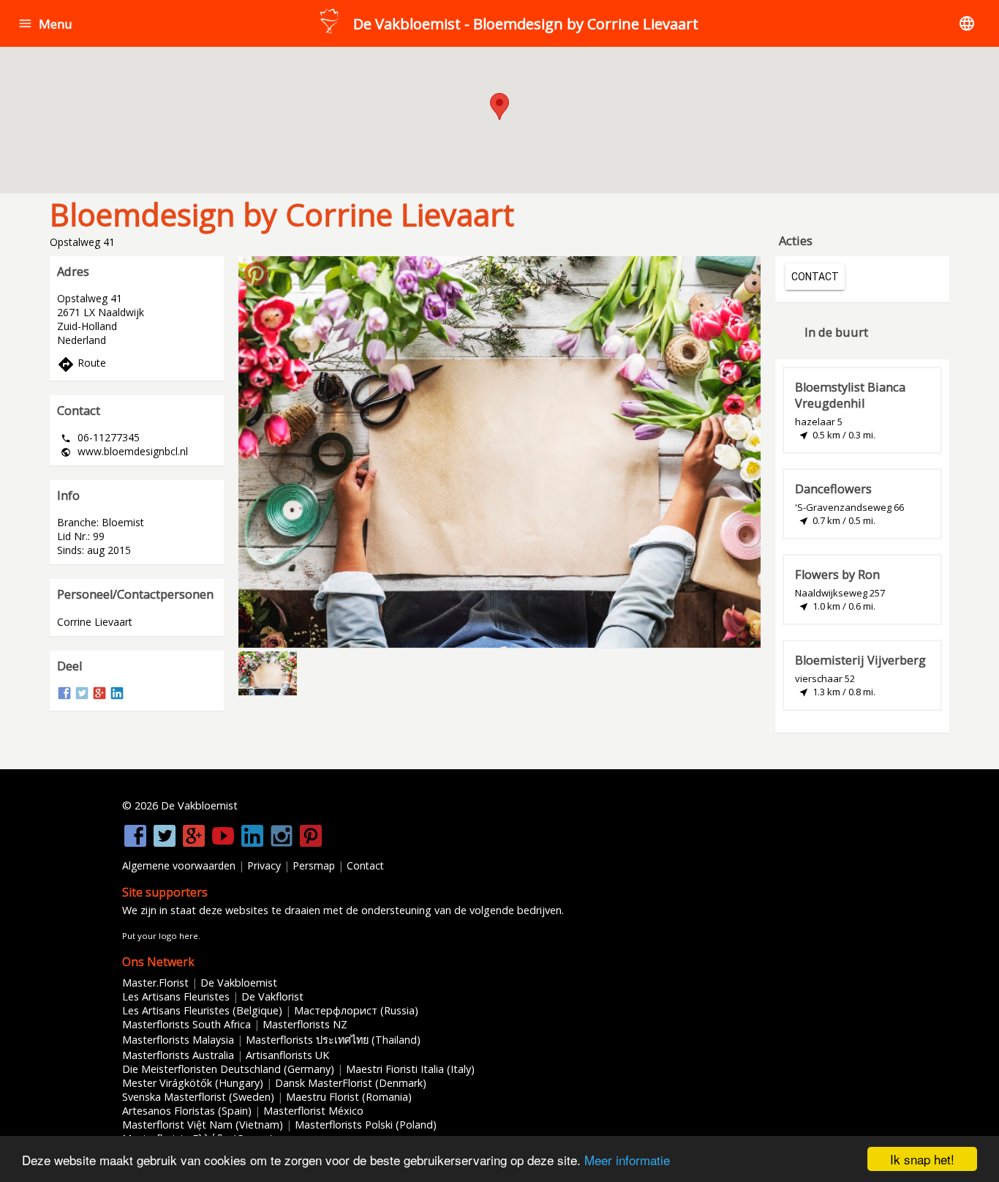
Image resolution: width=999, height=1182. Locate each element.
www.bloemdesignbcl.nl (133, 451)
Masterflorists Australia (178, 1055)
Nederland (81, 340)
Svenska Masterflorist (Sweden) (198, 1097)
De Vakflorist (272, 996)
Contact (365, 865)
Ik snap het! (922, 1159)
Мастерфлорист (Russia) (356, 1010)
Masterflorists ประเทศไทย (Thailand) (333, 1040)
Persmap (314, 865)
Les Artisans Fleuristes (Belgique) (202, 1010)
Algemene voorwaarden (178, 865)
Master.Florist (155, 983)
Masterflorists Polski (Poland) (366, 1124)
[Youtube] (223, 845)
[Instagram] (281, 845)
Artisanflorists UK (287, 1055)
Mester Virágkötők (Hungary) (192, 1083)
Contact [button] (815, 277)
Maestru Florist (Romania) (349, 1097)
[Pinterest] (311, 845)
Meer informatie (627, 1160)
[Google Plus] (99, 696)
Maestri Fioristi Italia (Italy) (410, 1069)
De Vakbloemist (238, 983)
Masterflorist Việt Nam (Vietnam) (202, 1124)
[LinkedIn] (117, 696)
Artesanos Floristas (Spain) (187, 1111)
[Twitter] (82, 696)
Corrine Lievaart (94, 622)
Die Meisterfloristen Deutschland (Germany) (228, 1069)
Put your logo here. (161, 935)
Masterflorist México (313, 1111)
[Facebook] (64, 696)
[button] (25, 23)
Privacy (264, 865)
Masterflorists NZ (305, 1024)
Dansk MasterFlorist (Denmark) (350, 1083)
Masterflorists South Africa (186, 1024)
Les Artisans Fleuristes (176, 996)
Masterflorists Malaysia (178, 1040)
